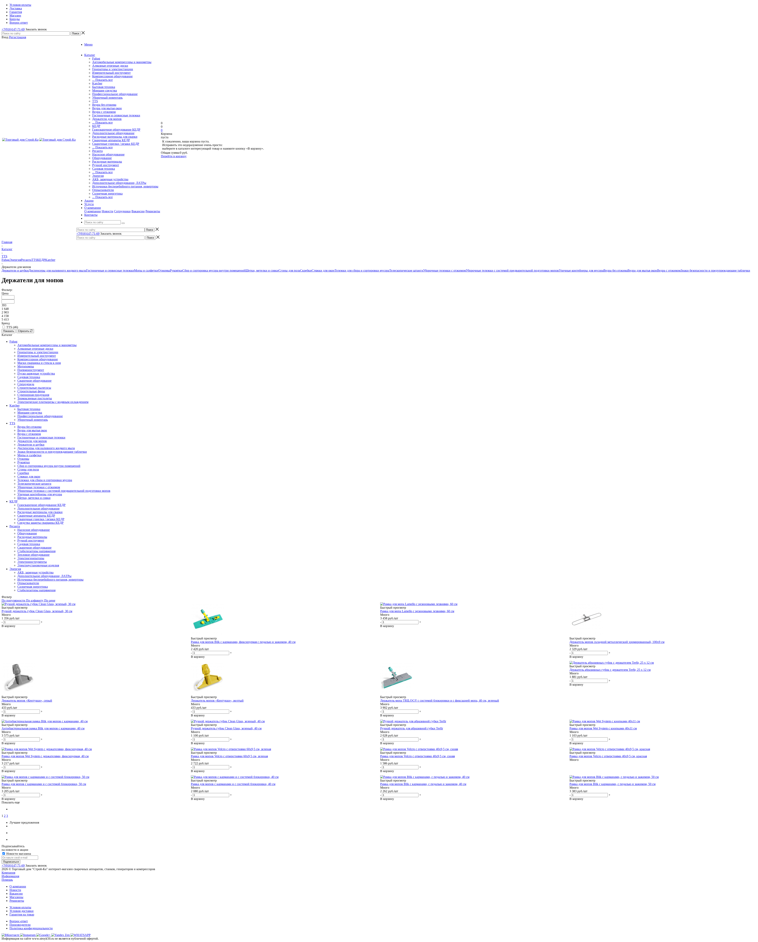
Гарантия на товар (21, 914)
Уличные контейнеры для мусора (581, 270)
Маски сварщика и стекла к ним (39, 363)
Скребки (306, 270)
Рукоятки (176, 270)
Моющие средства (104, 90)
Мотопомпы (25, 366)
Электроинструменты (32, 561)
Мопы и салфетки (146, 270)
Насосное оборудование (108, 154)
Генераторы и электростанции (112, 69)
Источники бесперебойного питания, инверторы (125, 186)
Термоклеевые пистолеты (34, 398)
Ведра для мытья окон (107, 108)
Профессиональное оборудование (115, 94)
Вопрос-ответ (18, 921)
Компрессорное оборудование (112, 76)
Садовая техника (103, 168)
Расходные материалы (107, 161)
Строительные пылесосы (34, 387)
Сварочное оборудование (34, 380)
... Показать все (102, 80)
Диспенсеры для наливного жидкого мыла (57, 270)
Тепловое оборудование (33, 554)
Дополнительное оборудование (113, 133)
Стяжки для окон (323, 270)
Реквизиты (152, 211)
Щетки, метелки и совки (262, 270)
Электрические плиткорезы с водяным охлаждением (52, 402)
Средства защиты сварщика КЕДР (40, 522)
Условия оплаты (20, 907)
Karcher (97, 83)
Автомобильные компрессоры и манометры (121, 62)
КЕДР (96, 126)
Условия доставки (21, 911)
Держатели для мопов (107, 119)
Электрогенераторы (30, 558)
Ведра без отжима (104, 104)
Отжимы (164, 270)
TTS (95, 101)
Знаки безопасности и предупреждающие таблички (715, 270)
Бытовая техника (103, 87)
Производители (20, 924)
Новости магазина (18, 853)
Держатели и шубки (15, 270)
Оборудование (102, 158)
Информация (10, 876)
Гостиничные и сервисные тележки (116, 115)
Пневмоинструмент (30, 370)
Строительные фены (31, 391)
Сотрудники (122, 211)
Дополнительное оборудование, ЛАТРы (119, 183)
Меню (88, 44)
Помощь (7, 879)
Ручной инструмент (105, 165)
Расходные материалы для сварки (114, 136)
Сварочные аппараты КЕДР (111, 140)
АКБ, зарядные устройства (110, 179)
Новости (107, 211)
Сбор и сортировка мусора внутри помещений (213, 270)
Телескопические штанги (406, 270)
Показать (8, 331)
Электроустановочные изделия (38, 565)
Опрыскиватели (103, 190)
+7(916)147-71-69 (13, 29)
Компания (8, 872)
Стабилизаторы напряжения (36, 551)
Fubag (96, 58)
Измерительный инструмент (111, 72)
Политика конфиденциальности (31, 928)
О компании (92, 211)
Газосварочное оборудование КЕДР (116, 129)
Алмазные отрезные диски (110, 65)
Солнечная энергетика (107, 193)
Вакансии (138, 211)
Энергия (98, 175)
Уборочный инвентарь (107, 97)
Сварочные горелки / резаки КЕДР (115, 143)
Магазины (16, 897)
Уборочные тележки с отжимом (444, 270)
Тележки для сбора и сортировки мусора (362, 270)
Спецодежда (25, 384)
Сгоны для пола (289, 270)
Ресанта (97, 151)
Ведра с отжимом (104, 111)
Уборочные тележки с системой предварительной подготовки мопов (512, 270)
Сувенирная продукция (33, 394)
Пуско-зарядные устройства (36, 373)
